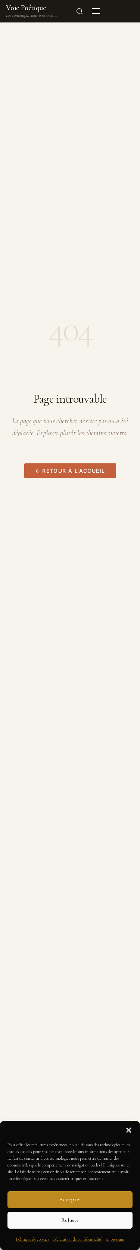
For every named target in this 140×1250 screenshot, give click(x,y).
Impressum (115, 1239)
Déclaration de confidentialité (77, 1239)
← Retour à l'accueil (70, 470)
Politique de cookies (32, 1239)
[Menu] (95, 11)
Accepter (70, 1199)
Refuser (70, 1220)
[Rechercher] (79, 11)
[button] (129, 1130)
